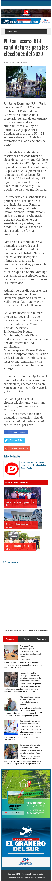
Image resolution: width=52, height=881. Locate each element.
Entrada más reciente (12, 630)
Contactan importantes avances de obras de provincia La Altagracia (30, 723)
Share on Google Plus (19, 448)
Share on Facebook (18, 432)
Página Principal (28, 630)
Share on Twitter (16, 440)
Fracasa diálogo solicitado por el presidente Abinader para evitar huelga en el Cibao (30, 651)
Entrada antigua (42, 630)
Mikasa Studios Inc (38, 877)
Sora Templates (22, 877)
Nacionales (23, 62)
